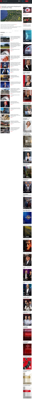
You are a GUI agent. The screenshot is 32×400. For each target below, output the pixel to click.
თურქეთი (6, 32)
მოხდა (16, 24)
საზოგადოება (2, 32)
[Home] (1, 1)
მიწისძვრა (10, 32)
